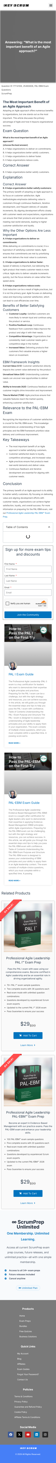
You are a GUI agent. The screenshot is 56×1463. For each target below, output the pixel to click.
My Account (22, 1353)
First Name (9, 564)
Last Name (9, 575)
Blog (19, 1358)
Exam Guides (23, 1369)
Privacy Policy (21, 1401)
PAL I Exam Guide (21, 674)
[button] (50, 5)
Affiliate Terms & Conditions (27, 1417)
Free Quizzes (25, 1331)
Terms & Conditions (23, 1396)
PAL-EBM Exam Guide (24, 803)
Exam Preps (25, 1321)
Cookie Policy (20, 1412)
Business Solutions (28, 1336)
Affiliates (21, 1364)
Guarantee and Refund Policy (28, 1407)
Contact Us (22, 1379)
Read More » (14, 743)
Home (22, 1315)
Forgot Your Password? (28, 1374)
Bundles (23, 1326)
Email (7, 587)
